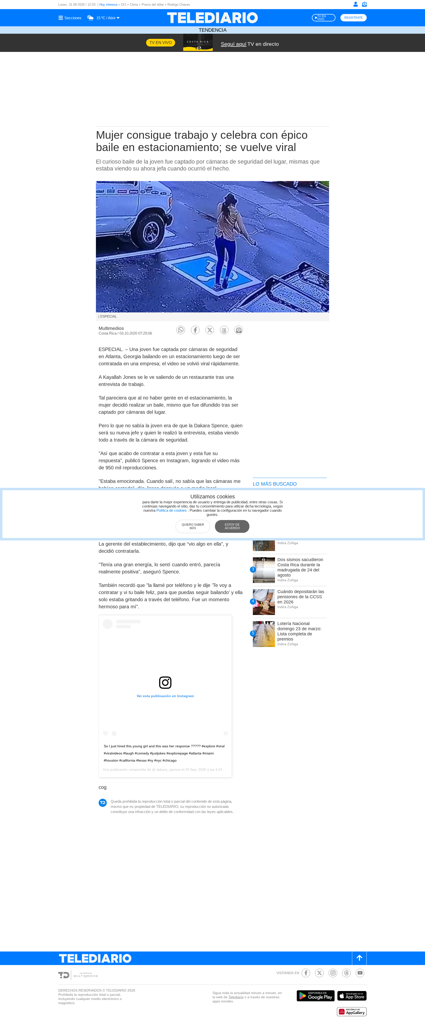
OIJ (123, 4)
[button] (181, 330)
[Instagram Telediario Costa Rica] (333, 973)
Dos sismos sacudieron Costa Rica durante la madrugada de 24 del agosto (300, 567)
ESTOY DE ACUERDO (232, 526)
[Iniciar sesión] (355, 4)
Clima (134, 4)
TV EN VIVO (321, 18)
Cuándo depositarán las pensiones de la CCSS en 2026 (300, 596)
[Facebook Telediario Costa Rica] (306, 973)
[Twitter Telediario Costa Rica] (319, 973)
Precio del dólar (153, 4)
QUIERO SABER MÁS (193, 526)
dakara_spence (168, 769)
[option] (212, 251)
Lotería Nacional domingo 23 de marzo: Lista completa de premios (299, 631)
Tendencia (213, 30)
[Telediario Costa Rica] (212, 17)
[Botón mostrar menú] (70, 17)
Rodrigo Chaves (178, 4)
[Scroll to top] (359, 958)
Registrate (353, 17)
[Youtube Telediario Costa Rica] (360, 973)
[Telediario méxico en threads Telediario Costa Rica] (346, 973)
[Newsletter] (364, 5)
